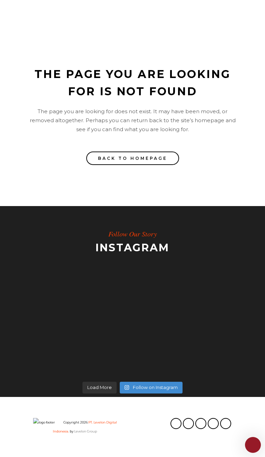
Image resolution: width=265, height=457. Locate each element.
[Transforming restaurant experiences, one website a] (65, 353)
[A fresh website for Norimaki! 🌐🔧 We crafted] (199, 305)
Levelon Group (85, 431)
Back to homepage (132, 158)
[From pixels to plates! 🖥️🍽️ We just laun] (65, 305)
